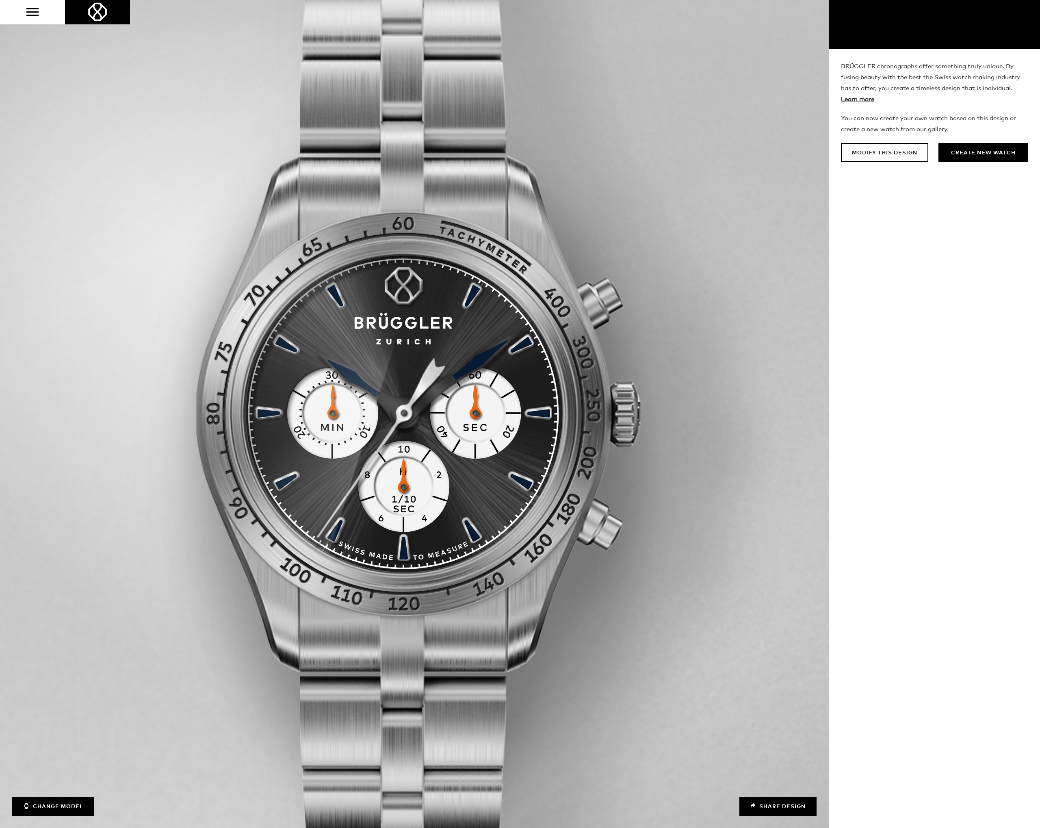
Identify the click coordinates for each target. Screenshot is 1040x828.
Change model (57, 806)
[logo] (97, 12)
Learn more (857, 99)
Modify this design (884, 153)
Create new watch (983, 153)
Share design (782, 806)
